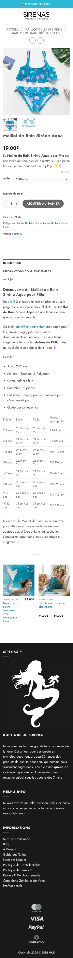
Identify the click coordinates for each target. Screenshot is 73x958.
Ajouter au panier (43, 203)
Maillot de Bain (32, 521)
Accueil (12, 29)
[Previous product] (40, 40)
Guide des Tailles (14, 854)
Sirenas (18, 234)
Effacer (65, 171)
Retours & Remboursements (21, 875)
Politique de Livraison (17, 870)
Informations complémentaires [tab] (27, 271)
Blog (6, 844)
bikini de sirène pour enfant (26, 326)
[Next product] (32, 40)
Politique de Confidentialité (21, 865)
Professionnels (12, 885)
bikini (11, 301)
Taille (6, 178)
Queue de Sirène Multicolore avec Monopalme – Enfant (11, 612)
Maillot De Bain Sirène (43, 29)
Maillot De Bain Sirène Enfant (36, 33)
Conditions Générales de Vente (24, 880)
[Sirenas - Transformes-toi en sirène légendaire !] (36, 15)
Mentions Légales (14, 859)
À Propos (9, 849)
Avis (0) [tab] (8, 279)
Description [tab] (12, 263)
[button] (5, 15)
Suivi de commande (16, 839)
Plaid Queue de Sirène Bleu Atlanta (52, 604)
